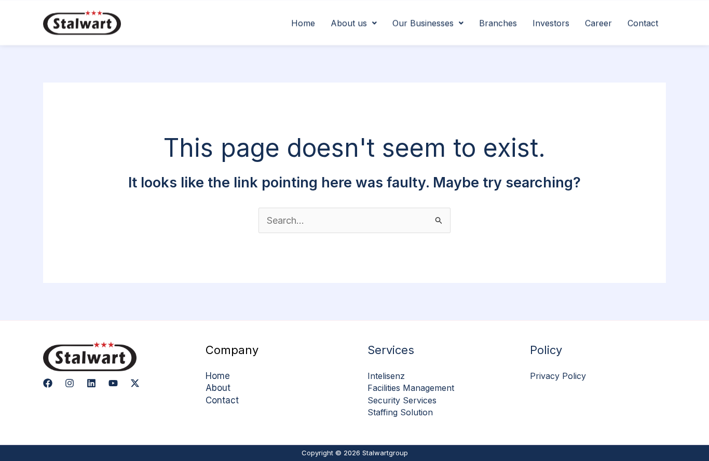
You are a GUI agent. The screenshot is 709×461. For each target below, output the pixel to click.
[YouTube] (113, 383)
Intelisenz (386, 376)
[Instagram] (69, 383)
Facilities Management (410, 388)
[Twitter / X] (135, 383)
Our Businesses (423, 23)
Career (598, 23)
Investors (551, 23)
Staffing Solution (400, 412)
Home (303, 23)
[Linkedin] (91, 383)
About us (349, 23)
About (218, 388)
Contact (643, 23)
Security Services (402, 400)
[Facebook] (47, 383)
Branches (498, 23)
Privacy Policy (558, 376)
